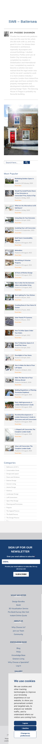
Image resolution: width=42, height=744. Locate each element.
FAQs (18, 652)
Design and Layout (12, 474)
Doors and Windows (13, 477)
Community (18, 634)
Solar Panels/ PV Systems (23, 317)
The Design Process (12, 518)
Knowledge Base (18, 655)
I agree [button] (25, 723)
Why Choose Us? (18, 627)
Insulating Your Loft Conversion (25, 228)
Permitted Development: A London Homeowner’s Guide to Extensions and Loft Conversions (25, 417)
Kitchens (9, 490)
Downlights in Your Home (23, 355)
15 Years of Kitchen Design (23, 273)
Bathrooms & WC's (12, 467)
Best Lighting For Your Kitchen (25, 295)
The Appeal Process (12, 511)
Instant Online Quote (18, 615)
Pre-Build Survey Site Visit (18, 612)
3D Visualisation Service (18, 608)
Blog (18, 648)
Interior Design (11, 487)
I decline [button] (25, 728)
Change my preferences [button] (25, 734)
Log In (18, 666)
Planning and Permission (14, 504)
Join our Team (18, 631)
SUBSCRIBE (21, 574)
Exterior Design (11, 480)
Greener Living (11, 484)
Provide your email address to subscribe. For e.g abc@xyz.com (21, 568)
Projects (9, 507)
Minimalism (18, 250)
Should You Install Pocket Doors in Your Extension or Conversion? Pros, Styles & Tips (25, 193)
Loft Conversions (11, 497)
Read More (18, 185)
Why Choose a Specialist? (18, 662)
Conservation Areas (12, 470)
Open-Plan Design (12, 501)
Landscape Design (12, 494)
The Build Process (12, 514)
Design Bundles (18, 601)
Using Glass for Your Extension (25, 218)
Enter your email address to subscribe (21, 556)
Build (18, 605)
